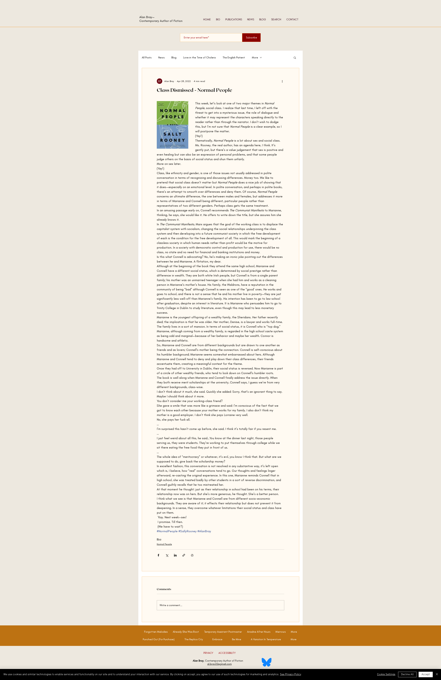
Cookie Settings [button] (386, 674)
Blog (173, 57)
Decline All (407, 674)
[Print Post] (192, 555)
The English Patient (234, 57)
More (255, 57)
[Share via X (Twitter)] (166, 555)
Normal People (164, 544)
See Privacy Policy (290, 674)
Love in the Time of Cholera (199, 57)
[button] (294, 57)
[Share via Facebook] (158, 555)
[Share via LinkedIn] (175, 555)
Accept (426, 674)
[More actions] (282, 81)
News (161, 57)
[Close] (437, 674)
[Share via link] (183, 555)
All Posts (146, 57)
